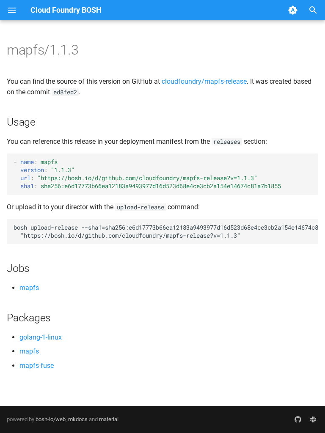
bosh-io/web (51, 419)
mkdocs (78, 419)
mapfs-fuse (36, 366)
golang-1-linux (40, 337)
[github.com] (298, 419)
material (108, 419)
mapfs (29, 288)
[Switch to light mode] (292, 10)
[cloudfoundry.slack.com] (313, 419)
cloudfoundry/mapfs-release (204, 81)
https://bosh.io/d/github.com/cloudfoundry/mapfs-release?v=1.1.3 (147, 178)
